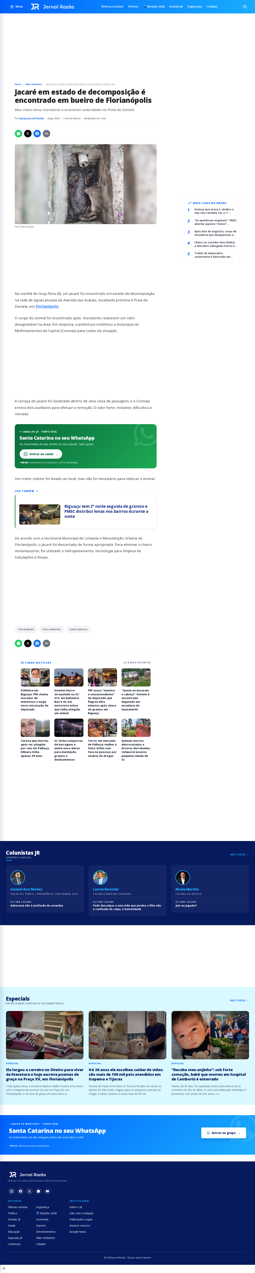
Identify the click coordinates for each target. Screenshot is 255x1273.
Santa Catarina (78, 629)
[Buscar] (245, 7)
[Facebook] (20, 1191)
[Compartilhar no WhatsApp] (18, 133)
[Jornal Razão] (52, 6)
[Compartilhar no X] (28, 133)
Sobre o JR (75, 1207)
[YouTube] (47, 1191)
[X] (29, 1191)
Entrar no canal (44, 454)
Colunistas (14, 1244)
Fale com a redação (81, 1213)
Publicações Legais (81, 1219)
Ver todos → (239, 854)
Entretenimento (46, 1231)
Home (18, 84)
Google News (77, 1231)
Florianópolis (47, 306)
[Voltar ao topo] (4, 1269)
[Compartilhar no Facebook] (37, 133)
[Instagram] (11, 1191)
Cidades (212, 6)
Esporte (41, 1225)
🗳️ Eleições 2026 (154, 6)
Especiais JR (15, 1238)
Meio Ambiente (34, 84)
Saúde (11, 1225)
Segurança (195, 6)
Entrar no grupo (224, 1133)
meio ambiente (52, 629)
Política (133, 6)
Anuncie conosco (79, 1225)
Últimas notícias (112, 6)
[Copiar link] (46, 133)
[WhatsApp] (38, 1191)
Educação (14, 1231)
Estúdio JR (176, 6)
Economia (42, 1219)
